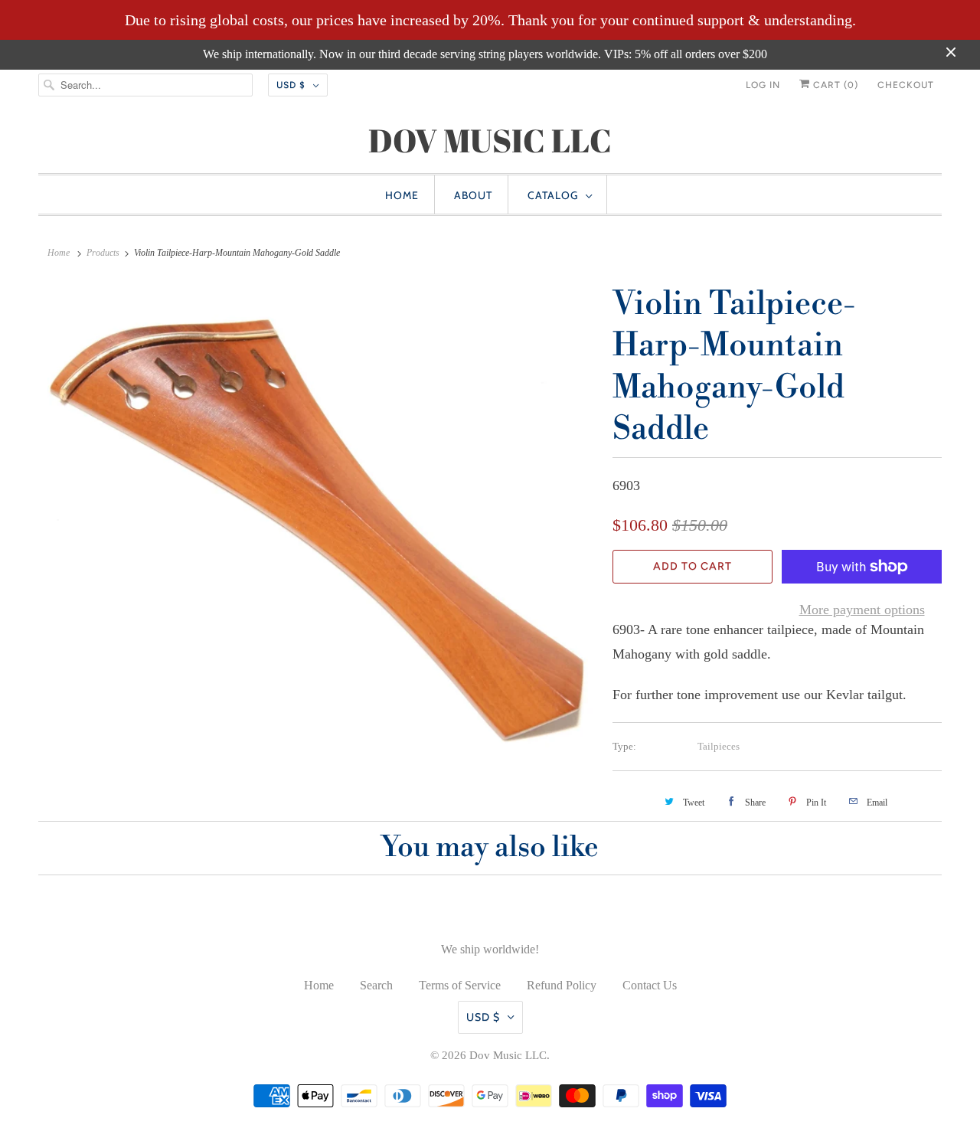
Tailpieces (718, 746)
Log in (763, 85)
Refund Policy (561, 985)
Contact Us (649, 985)
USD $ (290, 85)
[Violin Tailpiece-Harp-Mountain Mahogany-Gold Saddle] (317, 518)
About (473, 195)
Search (376, 985)
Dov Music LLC (508, 1055)
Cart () (834, 85)
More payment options (862, 609)
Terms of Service (460, 985)
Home (402, 195)
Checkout (905, 85)
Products (103, 252)
